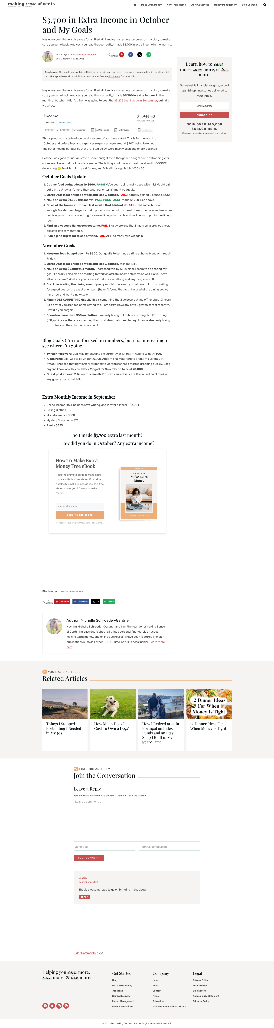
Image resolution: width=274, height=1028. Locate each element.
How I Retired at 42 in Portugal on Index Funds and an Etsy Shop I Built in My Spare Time (160, 732)
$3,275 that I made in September (135, 100)
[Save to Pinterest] (121, 54)
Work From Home (176, 4)
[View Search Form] (264, 4)
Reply (84, 897)
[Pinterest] (66, 1006)
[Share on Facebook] (130, 54)
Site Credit (166, 1023)
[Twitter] (45, 1006)
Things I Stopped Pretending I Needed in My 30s (63, 728)
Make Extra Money (151, 4)
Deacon (83, 878)
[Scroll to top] (267, 1018)
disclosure (114, 76)
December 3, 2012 (88, 882)
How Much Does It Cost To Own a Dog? (111, 726)
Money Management (225, 4)
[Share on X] (139, 54)
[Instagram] (59, 1006)
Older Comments (85, 953)
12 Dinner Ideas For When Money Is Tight (208, 726)
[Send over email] (148, 54)
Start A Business (200, 4)
